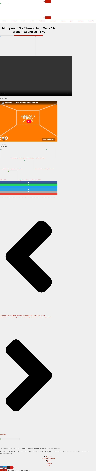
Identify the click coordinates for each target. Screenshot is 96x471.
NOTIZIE (32, 21)
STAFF (71, 21)
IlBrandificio (27, 470)
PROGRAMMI (42, 21)
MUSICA (63, 21)
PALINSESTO (53, 21)
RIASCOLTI (80, 21)
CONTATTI (91, 21)
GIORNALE (4, 468)
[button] (28, 182)
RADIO (4, 470)
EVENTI (23, 21)
